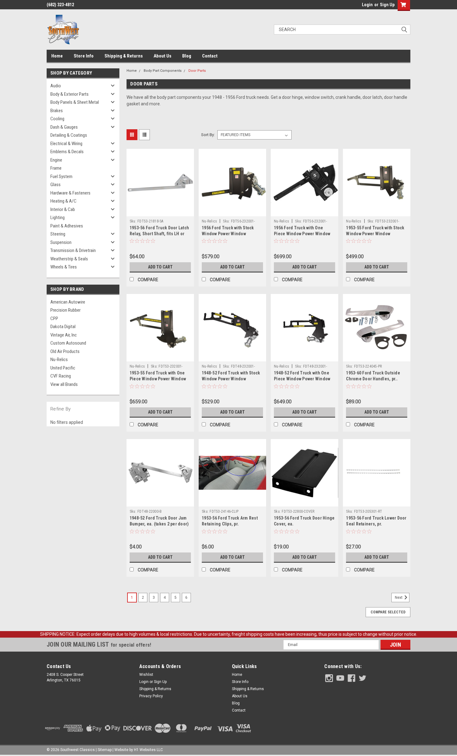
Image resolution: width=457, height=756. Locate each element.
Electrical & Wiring (66, 143)
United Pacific (62, 368)
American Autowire (67, 302)
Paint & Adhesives (66, 226)
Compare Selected (388, 612)
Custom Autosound (68, 343)
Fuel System (61, 176)
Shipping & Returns (123, 56)
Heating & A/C (63, 201)
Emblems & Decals (67, 151)
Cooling (57, 118)
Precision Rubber (65, 310)
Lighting (57, 217)
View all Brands (64, 384)
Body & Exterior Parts (69, 94)
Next (399, 597)
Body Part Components (163, 71)
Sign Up (387, 4)
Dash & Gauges (64, 127)
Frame (56, 168)
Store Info (84, 56)
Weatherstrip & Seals (69, 259)
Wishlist (146, 674)
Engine (56, 160)
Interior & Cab (62, 209)
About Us (162, 56)
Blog (186, 56)
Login (367, 4)
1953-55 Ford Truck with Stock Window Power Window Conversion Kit (375, 233)
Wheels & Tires (63, 267)
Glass (55, 184)
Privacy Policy (151, 696)
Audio (55, 86)
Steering (57, 234)
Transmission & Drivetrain (73, 250)
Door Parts (197, 71)
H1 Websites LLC (148, 750)
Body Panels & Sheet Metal (74, 102)
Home (57, 56)
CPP (54, 318)
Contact (210, 56)
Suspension (61, 242)
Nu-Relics (59, 359)
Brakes (56, 110)
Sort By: (208, 134)
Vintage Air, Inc (63, 335)
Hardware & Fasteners (70, 193)
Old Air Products (65, 351)
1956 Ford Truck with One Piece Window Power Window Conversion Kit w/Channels (302, 233)
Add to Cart (160, 266)
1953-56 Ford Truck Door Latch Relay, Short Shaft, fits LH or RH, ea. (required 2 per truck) (159, 233)
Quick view (160, 211)
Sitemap (105, 750)
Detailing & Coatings (68, 135)
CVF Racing (60, 376)
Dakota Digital (63, 326)
